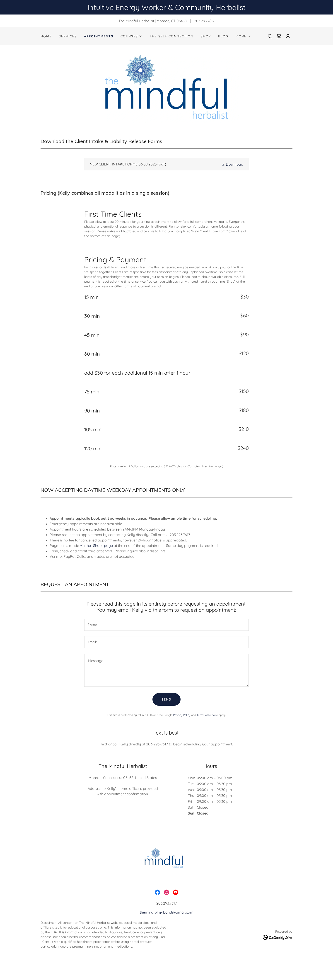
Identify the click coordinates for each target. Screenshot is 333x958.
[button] (131, 36)
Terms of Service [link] (207, 715)
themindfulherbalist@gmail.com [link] (166, 912)
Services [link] (68, 36)
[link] (278, 36)
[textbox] (166, 625)
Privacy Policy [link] (182, 715)
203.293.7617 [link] (204, 21)
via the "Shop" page (96, 545)
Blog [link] (223, 36)
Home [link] (46, 36)
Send (166, 699)
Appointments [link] (98, 36)
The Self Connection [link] (171, 36)
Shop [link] (206, 36)
